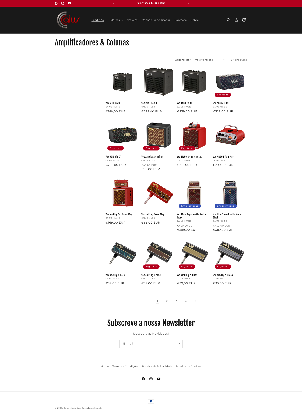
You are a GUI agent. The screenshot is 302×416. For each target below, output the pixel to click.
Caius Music (69, 408)
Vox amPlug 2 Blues (187, 275)
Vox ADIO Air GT (113, 156)
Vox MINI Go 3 (113, 103)
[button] (99, 20)
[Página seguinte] (195, 301)
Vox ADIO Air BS (221, 103)
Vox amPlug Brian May (152, 214)
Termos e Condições (125, 366)
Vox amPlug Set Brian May (119, 214)
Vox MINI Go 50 (149, 103)
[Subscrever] (178, 344)
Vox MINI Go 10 (184, 103)
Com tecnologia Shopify (89, 408)
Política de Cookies (188, 366)
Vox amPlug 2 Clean (223, 275)
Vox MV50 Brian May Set (189, 156)
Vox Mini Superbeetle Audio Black (227, 216)
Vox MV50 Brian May (223, 156)
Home (105, 366)
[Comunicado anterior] (114, 3)
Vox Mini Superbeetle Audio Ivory (191, 216)
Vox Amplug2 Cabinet (152, 156)
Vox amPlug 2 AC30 (151, 275)
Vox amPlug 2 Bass (115, 275)
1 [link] (157, 301)
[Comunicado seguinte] (188, 3)
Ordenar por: (183, 59)
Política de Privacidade (157, 366)
